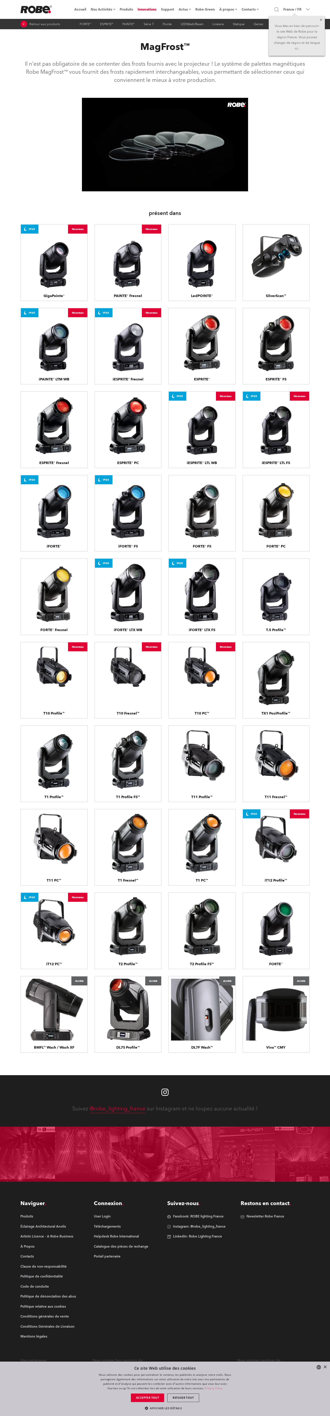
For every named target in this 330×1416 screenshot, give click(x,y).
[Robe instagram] (165, 1092)
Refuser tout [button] (183, 1398)
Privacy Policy (213, 1388)
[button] (165, 1408)
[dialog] (165, 1389)
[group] (48, 1227)
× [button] (325, 1367)
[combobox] (319, 1367)
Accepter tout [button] (147, 1398)
